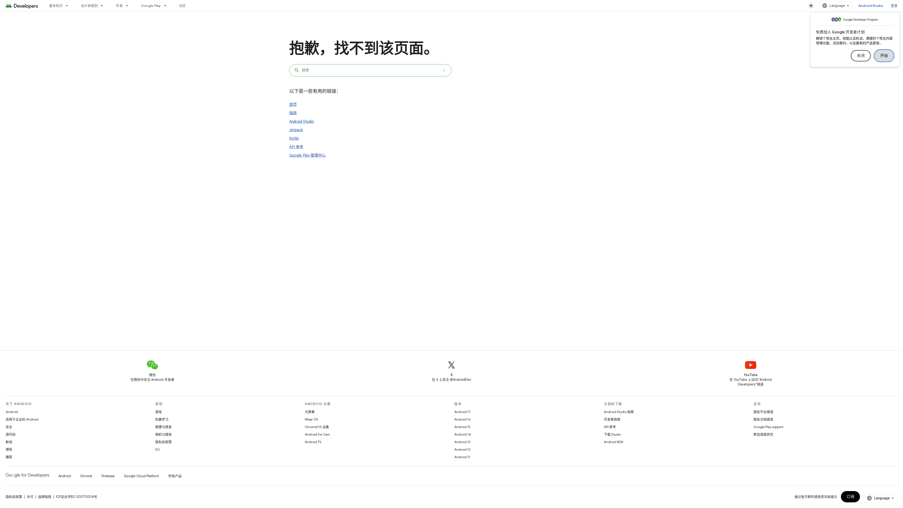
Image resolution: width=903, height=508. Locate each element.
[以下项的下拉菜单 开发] (129, 5)
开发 (119, 6)
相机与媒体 (163, 434)
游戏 (158, 412)
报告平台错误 (763, 412)
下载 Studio (612, 434)
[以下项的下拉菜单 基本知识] (69, 5)
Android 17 (462, 412)
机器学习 (161, 419)
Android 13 (462, 442)
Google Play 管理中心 (307, 155)
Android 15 (462, 427)
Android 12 (462, 449)
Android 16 (462, 419)
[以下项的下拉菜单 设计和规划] (104, 5)
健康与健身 (163, 427)
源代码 (11, 434)
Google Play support (768, 427)
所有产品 (175, 476)
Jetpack (296, 130)
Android (12, 412)
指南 (293, 113)
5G (157, 449)
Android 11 (462, 457)
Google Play (151, 6)
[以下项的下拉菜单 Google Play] (167, 5)
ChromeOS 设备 (317, 427)
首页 (293, 104)
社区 (182, 6)
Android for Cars (317, 434)
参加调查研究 (763, 434)
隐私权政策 (163, 442)
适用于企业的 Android (22, 419)
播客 (9, 457)
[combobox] (370, 70)
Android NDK (613, 442)
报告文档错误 (763, 419)
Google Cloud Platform (141, 476)
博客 (9, 449)
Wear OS (311, 419)
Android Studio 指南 (619, 412)
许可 (30, 497)
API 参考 (296, 147)
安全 (9, 427)
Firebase (108, 476)
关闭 (861, 55)
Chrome (86, 476)
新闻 (9, 442)
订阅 (850, 496)
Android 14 (462, 434)
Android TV (313, 442)
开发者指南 (612, 419)
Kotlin (294, 138)
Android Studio (870, 6)
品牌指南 (44, 497)
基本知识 (56, 6)
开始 (884, 55)
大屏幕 (310, 412)
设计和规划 (89, 6)
